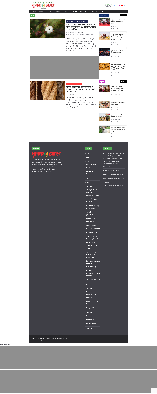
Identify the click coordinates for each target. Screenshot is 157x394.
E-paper (58, 11)
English (107, 4)
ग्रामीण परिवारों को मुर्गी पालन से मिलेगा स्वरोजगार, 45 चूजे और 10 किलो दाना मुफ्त (118, 89)
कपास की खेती (69, 36)
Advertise (94, 11)
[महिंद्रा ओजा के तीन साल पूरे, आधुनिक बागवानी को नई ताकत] (104, 24)
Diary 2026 (90, 308)
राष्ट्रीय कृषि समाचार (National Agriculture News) (77, 21)
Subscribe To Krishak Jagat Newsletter (91, 294)
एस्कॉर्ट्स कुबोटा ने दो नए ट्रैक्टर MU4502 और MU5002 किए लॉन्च (117, 52)
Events (75, 11)
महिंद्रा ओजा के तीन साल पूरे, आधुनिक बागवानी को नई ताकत (118, 22)
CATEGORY (66, 11)
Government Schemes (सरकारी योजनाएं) (92, 245)
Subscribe (83, 11)
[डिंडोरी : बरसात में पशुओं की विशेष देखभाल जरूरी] (104, 106)
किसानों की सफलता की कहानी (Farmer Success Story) (93, 264)
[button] (52, 11)
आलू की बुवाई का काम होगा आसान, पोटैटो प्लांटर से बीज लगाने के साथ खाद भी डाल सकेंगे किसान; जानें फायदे (118, 67)
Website (89, 316)
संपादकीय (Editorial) (93, 280)
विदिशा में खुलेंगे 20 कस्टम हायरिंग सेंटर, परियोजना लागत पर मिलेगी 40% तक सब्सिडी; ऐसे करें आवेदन (118, 37)
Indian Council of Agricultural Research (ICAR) (79, 34)
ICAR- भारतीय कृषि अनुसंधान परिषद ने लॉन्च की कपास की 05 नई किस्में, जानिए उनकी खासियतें (81, 27)
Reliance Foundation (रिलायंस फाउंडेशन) (93, 273)
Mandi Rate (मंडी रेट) (93, 232)
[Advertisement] (64, 67)
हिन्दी (111, 4)
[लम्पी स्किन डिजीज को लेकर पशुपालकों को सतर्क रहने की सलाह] (104, 132)
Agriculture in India (93, 178)
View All (123, 15)
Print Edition (91, 320)
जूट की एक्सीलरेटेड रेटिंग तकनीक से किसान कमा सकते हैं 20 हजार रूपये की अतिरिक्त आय (80, 90)
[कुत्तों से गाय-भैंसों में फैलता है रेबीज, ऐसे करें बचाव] (104, 119)
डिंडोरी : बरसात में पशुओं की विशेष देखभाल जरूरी (118, 103)
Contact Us (104, 11)
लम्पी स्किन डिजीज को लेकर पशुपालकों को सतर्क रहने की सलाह (118, 129)
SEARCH (41, 11)
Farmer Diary (91, 324)
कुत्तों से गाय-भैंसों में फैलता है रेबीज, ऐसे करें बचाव (117, 116)
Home (34, 11)
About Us (48, 11)
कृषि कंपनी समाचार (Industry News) (74, 84)
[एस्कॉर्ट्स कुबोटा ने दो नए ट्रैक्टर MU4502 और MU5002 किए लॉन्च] (104, 55)
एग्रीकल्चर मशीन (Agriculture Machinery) (91, 255)
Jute (92, 34)
